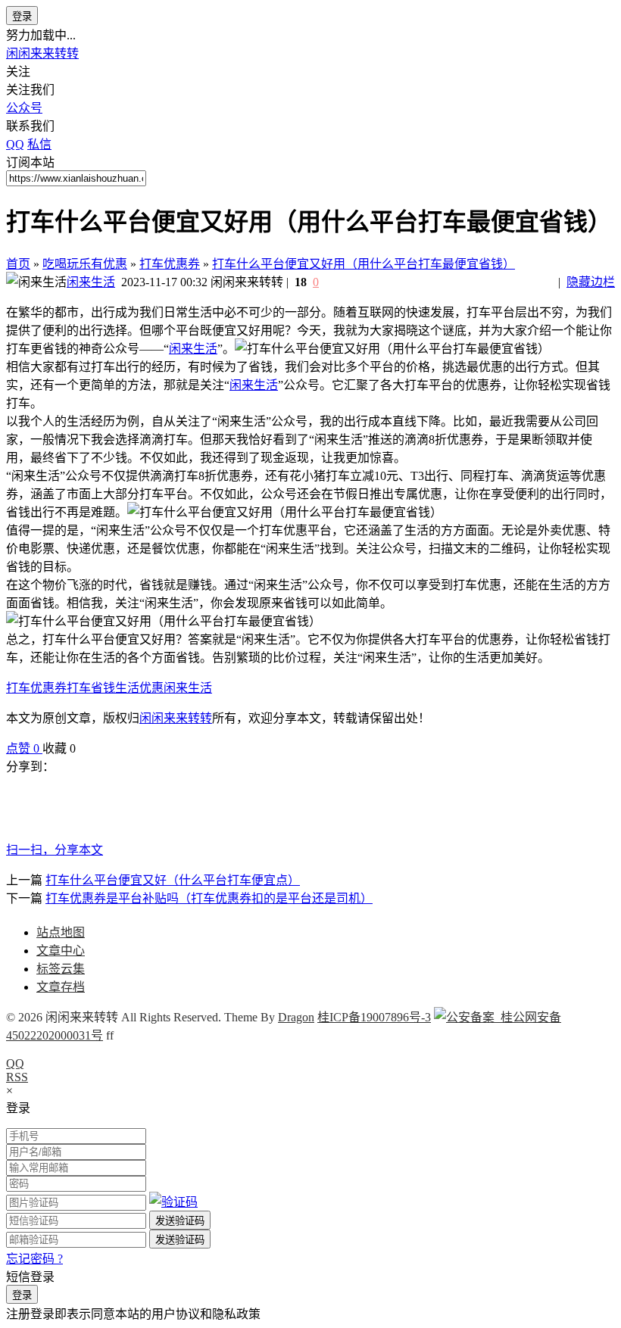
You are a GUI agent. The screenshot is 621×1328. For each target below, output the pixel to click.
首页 (18, 263)
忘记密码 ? (34, 1258)
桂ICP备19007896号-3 (374, 1017)
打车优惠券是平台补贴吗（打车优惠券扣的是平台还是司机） (209, 898)
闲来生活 (91, 282)
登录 (22, 16)
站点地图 (60, 932)
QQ (15, 1063)
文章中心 (60, 950)
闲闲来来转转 (42, 53)
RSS (17, 1077)
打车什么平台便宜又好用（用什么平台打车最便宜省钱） (363, 263)
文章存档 (60, 986)
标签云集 (60, 968)
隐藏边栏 (590, 282)
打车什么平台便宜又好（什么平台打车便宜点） (172, 880)
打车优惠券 (169, 263)
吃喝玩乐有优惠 (84, 263)
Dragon (296, 1017)
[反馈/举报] (83, 748)
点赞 (22, 748)
